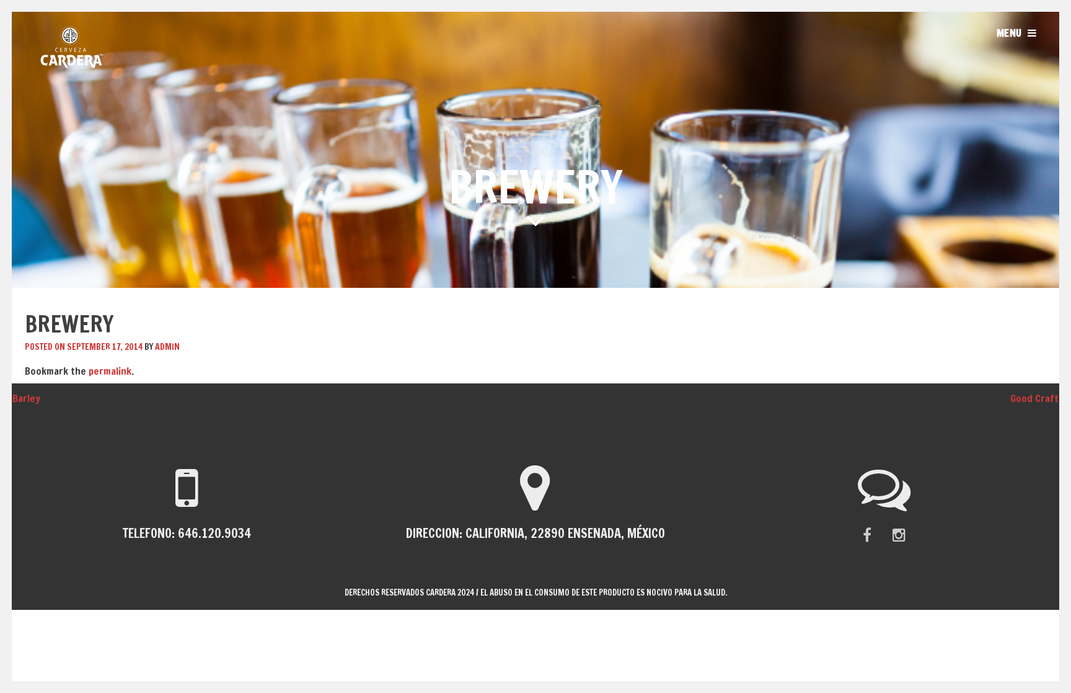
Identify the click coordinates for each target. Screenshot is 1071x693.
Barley (20, 398)
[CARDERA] (71, 65)
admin (167, 347)
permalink (110, 371)
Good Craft (1040, 398)
